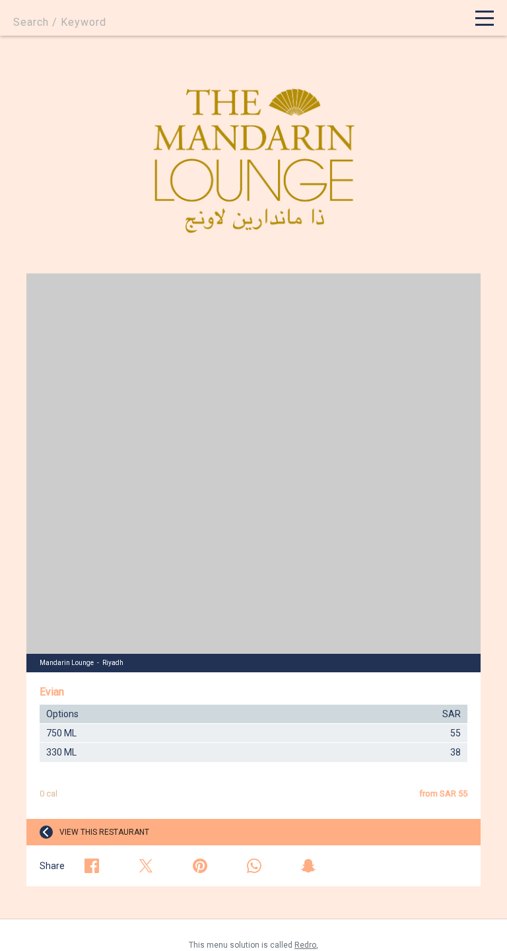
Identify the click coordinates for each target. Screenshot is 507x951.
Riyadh (112, 662)
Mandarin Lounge (67, 662)
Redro (305, 945)
